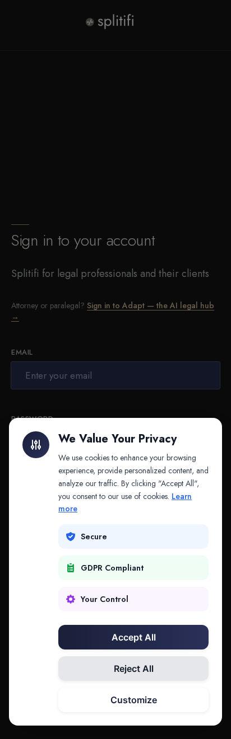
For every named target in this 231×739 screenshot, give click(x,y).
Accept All (134, 637)
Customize (133, 699)
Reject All (134, 668)
